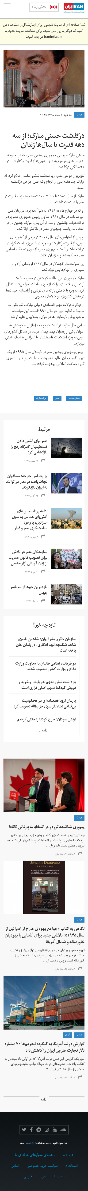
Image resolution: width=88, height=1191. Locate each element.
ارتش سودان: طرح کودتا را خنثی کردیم (46, 720)
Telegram (38, 1129)
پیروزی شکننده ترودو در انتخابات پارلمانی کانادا (46, 827)
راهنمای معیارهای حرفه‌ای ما (35, 1155)
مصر (57, 398)
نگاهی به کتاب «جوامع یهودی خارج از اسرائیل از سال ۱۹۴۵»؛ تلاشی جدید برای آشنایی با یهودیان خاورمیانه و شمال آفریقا (44, 935)
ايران (67, 1035)
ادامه (44, 1100)
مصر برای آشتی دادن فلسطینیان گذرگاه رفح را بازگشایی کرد (29, 447)
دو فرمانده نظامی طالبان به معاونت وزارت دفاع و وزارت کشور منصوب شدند (45, 667)
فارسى (28, 1177)
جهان (79, 115)
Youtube (54, 1129)
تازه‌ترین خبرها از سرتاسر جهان (28, 590)
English (59, 1177)
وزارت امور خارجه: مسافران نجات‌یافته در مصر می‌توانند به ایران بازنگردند (26, 482)
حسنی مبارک (74, 398)
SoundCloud (63, 1129)
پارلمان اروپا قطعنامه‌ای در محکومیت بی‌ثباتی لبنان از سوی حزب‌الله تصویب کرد (44, 704)
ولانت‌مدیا (30, 1143)
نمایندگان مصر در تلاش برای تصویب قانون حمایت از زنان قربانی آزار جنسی (28, 558)
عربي (43, 1177)
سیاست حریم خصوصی (42, 1166)
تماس (15, 1166)
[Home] (71, 9)
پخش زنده (39, 7)
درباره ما (67, 1155)
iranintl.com (53, 37)
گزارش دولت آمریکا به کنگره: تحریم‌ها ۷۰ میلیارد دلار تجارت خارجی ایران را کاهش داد (44, 1048)
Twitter (24, 1129)
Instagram (47, 1129)
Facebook (31, 1129)
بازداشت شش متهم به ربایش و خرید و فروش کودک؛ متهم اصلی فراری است (47, 685)
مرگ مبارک (41, 398)
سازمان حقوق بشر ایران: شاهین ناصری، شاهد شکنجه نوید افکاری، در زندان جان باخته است (46, 645)
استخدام (71, 1166)
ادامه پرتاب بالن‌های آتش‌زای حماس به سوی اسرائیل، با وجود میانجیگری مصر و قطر (29, 520)
